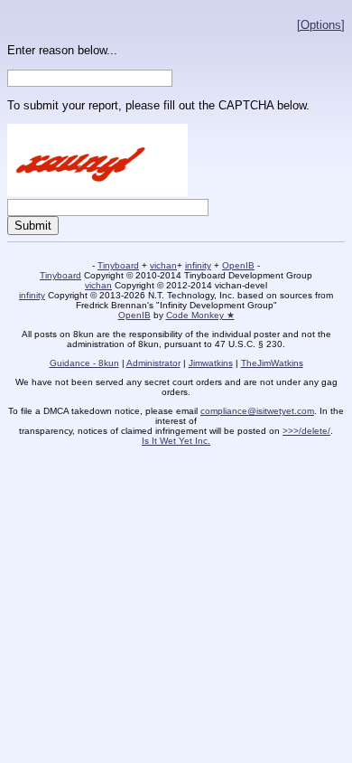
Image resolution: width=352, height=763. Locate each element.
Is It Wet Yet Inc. (176, 441)
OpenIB (238, 265)
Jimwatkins (211, 363)
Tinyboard (118, 265)
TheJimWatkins (272, 363)
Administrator (153, 363)
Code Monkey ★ (200, 315)
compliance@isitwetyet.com (257, 411)
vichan (163, 265)
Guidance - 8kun (84, 363)
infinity (198, 265)
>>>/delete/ (306, 431)
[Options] (321, 25)
